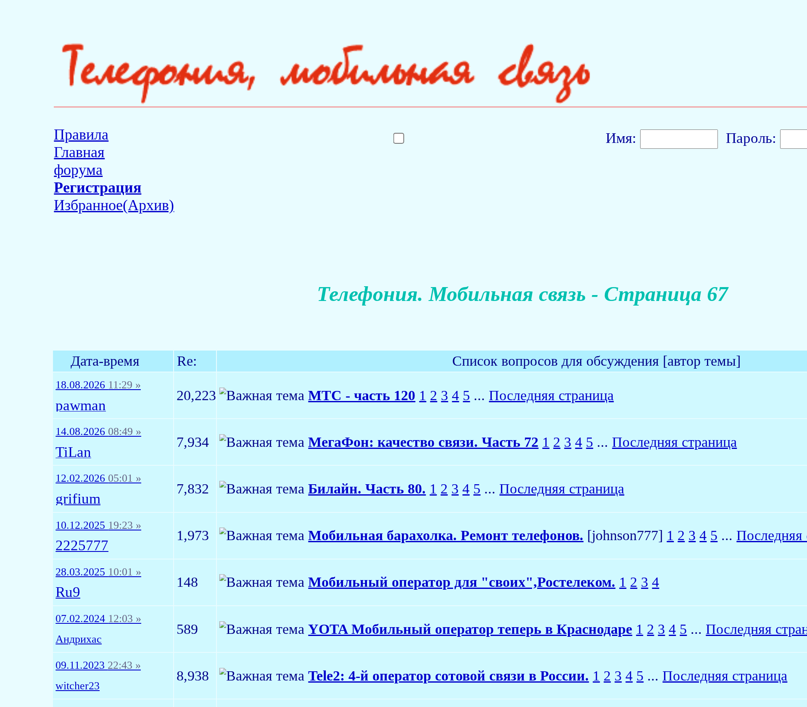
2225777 (81, 546)
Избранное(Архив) (114, 205)
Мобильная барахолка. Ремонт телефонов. (445, 535)
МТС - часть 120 (361, 395)
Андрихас (78, 639)
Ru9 (67, 592)
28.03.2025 (98, 572)
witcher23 (77, 686)
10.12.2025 (98, 525)
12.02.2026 (98, 478)
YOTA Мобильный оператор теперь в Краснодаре (470, 629)
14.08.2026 (98, 432)
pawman (80, 406)
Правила (81, 134)
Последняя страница (551, 395)
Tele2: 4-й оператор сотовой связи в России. (448, 675)
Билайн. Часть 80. (367, 488)
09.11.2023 (98, 665)
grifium (77, 499)
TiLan (73, 452)
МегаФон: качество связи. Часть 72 (423, 442)
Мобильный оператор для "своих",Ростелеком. (461, 582)
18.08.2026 (98, 385)
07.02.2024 (98, 619)
